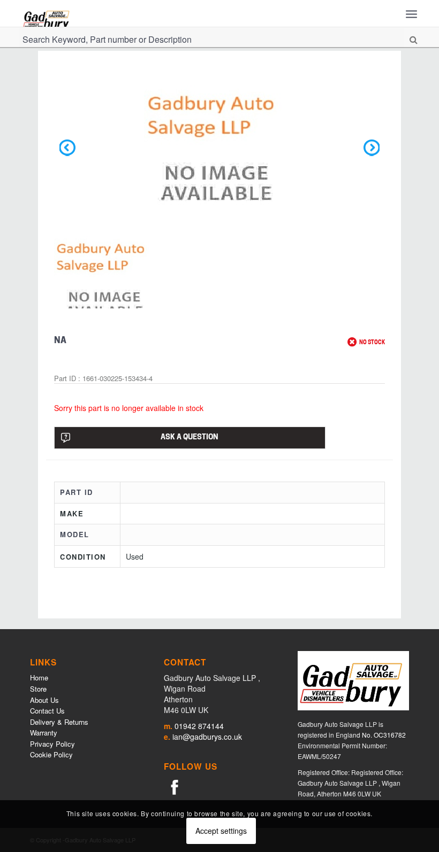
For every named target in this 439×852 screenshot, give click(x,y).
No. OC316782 (384, 734)
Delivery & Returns (59, 722)
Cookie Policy (51, 754)
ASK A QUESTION (189, 437)
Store (38, 689)
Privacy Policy (52, 744)
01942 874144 (199, 726)
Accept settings (221, 830)
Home (39, 677)
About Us (44, 700)
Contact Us (47, 711)
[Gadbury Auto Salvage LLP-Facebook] (174, 786)
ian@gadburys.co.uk (207, 736)
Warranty (43, 732)
